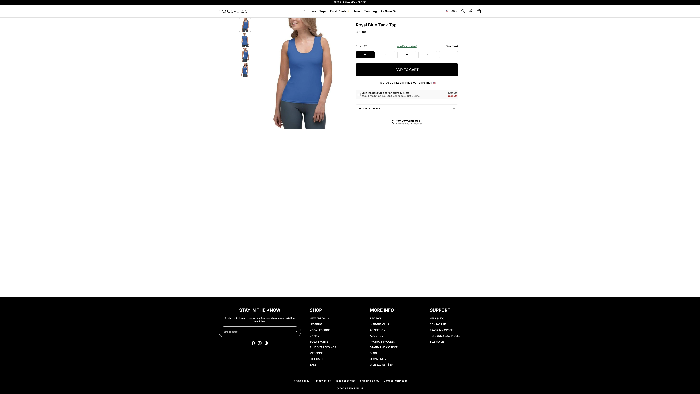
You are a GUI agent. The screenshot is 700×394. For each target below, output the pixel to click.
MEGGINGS (316, 353)
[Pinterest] (266, 343)
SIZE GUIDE (437, 341)
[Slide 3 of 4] (245, 55)
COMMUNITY (378, 358)
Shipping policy (369, 380)
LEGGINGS (316, 324)
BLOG (373, 353)
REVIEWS (375, 318)
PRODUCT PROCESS (382, 341)
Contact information (395, 380)
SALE (313, 364)
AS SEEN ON (377, 330)
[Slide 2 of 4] (245, 40)
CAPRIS (314, 335)
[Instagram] (260, 343)
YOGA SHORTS (319, 341)
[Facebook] (253, 343)
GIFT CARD (316, 358)
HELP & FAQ (437, 318)
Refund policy (301, 380)
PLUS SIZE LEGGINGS (323, 347)
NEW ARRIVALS (319, 318)
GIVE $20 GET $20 (381, 364)
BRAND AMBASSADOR (384, 347)
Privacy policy (322, 380)
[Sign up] (295, 332)
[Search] (463, 11)
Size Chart (452, 46)
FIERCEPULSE (355, 388)
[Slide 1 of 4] (245, 25)
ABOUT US (376, 335)
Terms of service (345, 380)
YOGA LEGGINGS (320, 330)
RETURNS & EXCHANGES (445, 335)
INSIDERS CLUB (379, 324)
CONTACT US (438, 324)
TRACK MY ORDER (441, 330)
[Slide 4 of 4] (245, 70)
